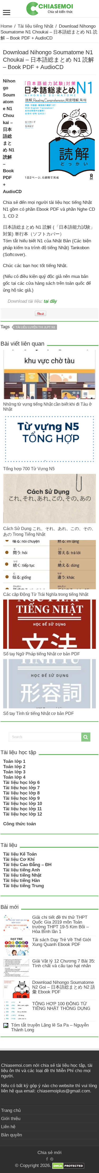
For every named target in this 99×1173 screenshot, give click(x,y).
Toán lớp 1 (14, 761)
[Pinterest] (52, 1159)
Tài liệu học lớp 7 (21, 787)
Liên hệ (8, 1126)
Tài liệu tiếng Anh (21, 869)
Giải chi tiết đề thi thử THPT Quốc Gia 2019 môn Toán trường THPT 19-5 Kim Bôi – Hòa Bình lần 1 (60, 924)
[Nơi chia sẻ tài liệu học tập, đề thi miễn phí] (50, 7)
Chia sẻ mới (49, 1152)
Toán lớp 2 (14, 766)
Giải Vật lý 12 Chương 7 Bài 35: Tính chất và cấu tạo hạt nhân (63, 963)
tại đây (50, 301)
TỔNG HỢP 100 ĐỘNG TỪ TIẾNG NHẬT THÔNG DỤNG (61, 1006)
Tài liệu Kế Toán (20, 854)
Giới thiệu (10, 1118)
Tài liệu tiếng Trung (23, 885)
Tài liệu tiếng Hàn (21, 880)
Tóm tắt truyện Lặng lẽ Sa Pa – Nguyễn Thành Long (50, 1027)
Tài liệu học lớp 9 (21, 798)
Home (6, 26)
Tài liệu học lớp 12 (22, 814)
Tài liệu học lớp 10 (22, 803)
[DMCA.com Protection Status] (68, 1165)
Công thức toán (19, 823)
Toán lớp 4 (14, 777)
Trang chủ (11, 1110)
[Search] (85, 737)
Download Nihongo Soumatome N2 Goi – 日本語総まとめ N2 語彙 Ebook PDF (63, 987)
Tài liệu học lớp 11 (22, 808)
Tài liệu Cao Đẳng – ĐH (27, 864)
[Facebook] (47, 1159)
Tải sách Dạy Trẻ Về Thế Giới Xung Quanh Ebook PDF (61, 942)
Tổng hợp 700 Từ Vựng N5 (29, 468)
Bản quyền (11, 1134)
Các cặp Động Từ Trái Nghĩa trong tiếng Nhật (45, 594)
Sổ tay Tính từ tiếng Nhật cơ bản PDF (38, 713)
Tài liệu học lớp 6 (21, 782)
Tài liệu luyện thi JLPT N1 (35, 327)
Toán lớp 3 (14, 771)
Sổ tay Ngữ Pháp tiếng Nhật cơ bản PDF (41, 653)
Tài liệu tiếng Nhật (35, 26)
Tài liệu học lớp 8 (21, 793)
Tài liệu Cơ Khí (19, 859)
